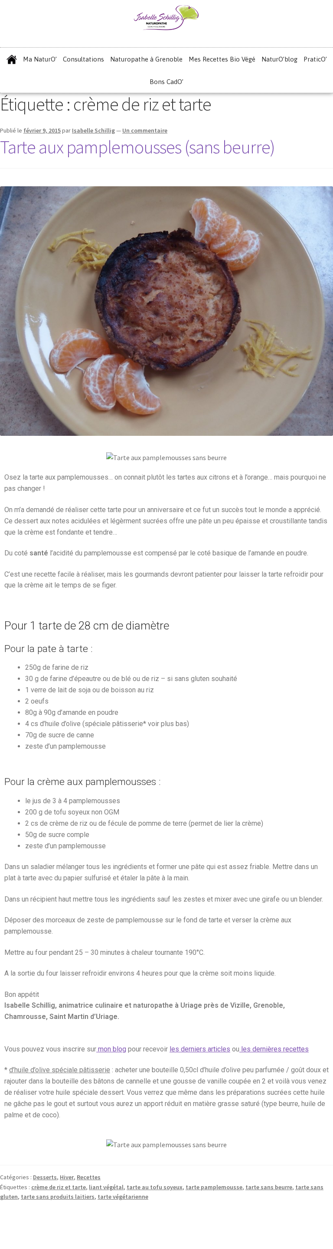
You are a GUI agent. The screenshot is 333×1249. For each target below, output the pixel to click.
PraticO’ (315, 59)
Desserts (45, 1177)
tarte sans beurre (268, 1187)
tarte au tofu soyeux (155, 1187)
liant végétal (106, 1187)
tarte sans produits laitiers (58, 1196)
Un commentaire (144, 130)
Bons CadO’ (166, 81)
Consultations (83, 59)
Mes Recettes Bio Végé (222, 59)
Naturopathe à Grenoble (146, 59)
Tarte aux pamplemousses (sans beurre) (137, 147)
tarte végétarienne (123, 1196)
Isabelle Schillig (93, 130)
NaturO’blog (279, 59)
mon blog (111, 1049)
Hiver (67, 1177)
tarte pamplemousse (214, 1187)
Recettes (89, 1177)
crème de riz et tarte (58, 1187)
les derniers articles (200, 1049)
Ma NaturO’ (40, 59)
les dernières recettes (274, 1049)
